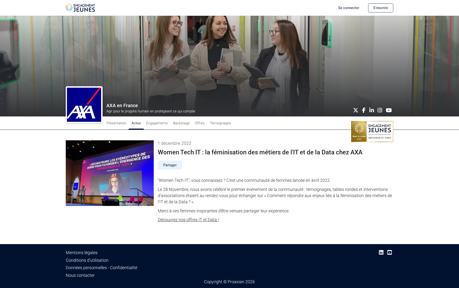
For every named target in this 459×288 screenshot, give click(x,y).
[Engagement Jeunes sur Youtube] (389, 253)
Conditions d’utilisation (87, 260)
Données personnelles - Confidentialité (101, 267)
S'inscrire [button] (380, 8)
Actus (136, 123)
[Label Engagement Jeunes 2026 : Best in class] (372, 131)
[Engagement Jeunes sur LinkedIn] (381, 253)
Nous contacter (80, 275)
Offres (200, 123)
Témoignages (220, 123)
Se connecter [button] (348, 8)
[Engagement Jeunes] (80, 7)
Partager (170, 165)
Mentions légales (82, 252)
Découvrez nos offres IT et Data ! (188, 219)
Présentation (116, 123)
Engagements (157, 123)
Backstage (181, 123)
